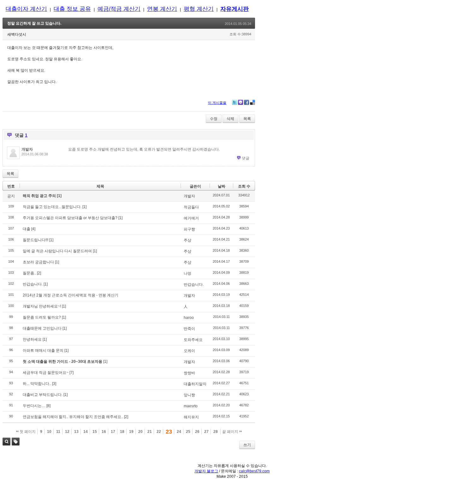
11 (58, 431)
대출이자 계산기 (26, 9)
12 (67, 431)
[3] (54, 383)
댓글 (245, 158)
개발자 (27, 149)
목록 (247, 119)
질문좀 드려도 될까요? (42, 317)
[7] (71, 372)
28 (215, 431)
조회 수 (244, 186)
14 (85, 431)
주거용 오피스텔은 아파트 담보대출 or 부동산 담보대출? (70, 218)
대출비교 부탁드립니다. (42, 394)
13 (76, 431)
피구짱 (189, 229)
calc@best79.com (254, 471)
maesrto (191, 406)
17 (113, 431)
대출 (26, 229)
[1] (59, 196)
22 (159, 431)
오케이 (189, 351)
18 (122, 431)
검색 (6, 442)
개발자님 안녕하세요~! (42, 306)
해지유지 (191, 417)
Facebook (246, 102)
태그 (16, 442)
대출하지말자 (195, 384)
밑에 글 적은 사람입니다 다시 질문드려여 (57, 251)
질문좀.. (29, 273)
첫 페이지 (27, 431)
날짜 (221, 186)
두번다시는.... (34, 406)
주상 (187, 240)
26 (197, 431)
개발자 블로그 (206, 471)
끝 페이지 (230, 431)
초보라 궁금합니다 (38, 262)
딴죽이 (189, 328)
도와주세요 (193, 340)
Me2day (240, 102)
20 (140, 431)
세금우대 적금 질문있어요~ (45, 372)
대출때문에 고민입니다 (42, 328)
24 (179, 431)
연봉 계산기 (162, 9)
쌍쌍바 (189, 373)
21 (149, 431)
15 (94, 431)
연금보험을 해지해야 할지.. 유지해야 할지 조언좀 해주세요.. (73, 417)
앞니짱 (189, 395)
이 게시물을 (217, 103)
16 (104, 431)
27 (206, 431)
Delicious (252, 102)
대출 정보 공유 (72, 9)
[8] (48, 406)
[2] (39, 273)
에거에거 (191, 218)
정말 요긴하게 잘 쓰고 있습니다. (34, 23)
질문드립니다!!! (35, 240)
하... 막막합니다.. (37, 383)
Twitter (234, 102)
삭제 (230, 119)
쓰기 (247, 445)
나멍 (187, 273)
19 (131, 431)
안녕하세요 (32, 339)
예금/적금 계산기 (119, 9)
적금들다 (191, 207)
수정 (213, 119)
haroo (189, 317)
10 (49, 431)
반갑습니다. (33, 284)
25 (188, 431)
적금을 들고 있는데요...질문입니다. (52, 207)
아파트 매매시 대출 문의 (43, 350)
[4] (33, 229)
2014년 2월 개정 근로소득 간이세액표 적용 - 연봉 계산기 (70, 295)
